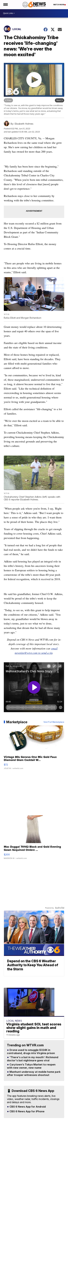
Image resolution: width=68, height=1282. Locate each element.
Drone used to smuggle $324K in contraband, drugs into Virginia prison (31, 1052)
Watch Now (58, 5)
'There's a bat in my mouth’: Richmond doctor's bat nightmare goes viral (32, 1059)
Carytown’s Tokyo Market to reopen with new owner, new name (31, 1066)
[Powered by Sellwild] (59, 908)
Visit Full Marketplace (53, 722)
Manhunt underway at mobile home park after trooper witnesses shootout (33, 1074)
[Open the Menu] (5, 4)
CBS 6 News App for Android (27, 1106)
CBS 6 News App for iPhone (26, 1111)
